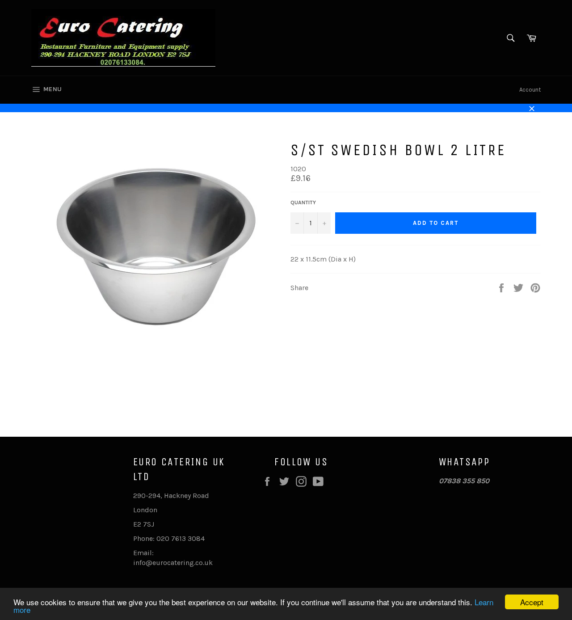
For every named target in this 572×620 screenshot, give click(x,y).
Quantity (303, 202)
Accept (531, 601)
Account (530, 89)
